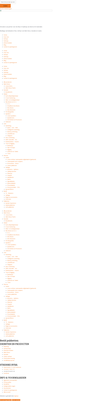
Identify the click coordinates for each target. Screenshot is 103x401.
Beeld (5, 191)
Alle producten (8, 82)
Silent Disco (7, 84)
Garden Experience (10, 203)
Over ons (6, 37)
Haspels (9, 175)
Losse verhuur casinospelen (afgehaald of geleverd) (21, 159)
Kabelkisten (10, 177)
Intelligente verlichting (13, 129)
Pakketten (6, 201)
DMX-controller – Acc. (11, 139)
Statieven (8, 121)
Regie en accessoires (11, 197)
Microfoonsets (11, 110)
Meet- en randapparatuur (12, 100)
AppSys (16, 396)
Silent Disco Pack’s (10, 88)
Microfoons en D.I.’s (10, 102)
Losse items (8, 86)
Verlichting (8, 126)
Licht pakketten (9, 207)
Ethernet (9, 173)
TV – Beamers (9, 193)
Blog (5, 45)
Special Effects (9, 189)
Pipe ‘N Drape (11, 147)
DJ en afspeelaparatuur (11, 96)
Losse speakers (11, 116)
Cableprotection (11, 171)
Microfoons (10, 108)
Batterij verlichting (12, 131)
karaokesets (8, 92)
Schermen (8, 199)
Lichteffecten (10, 133)
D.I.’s (8, 104)
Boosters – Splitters (12, 169)
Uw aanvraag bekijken (6, 400)
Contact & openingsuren (10, 47)
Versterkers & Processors (14, 119)
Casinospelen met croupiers (15, 161)
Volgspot (9, 135)
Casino (7, 157)
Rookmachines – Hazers (12, 141)
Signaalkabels (11, 181)
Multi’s (9, 179)
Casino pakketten (12, 165)
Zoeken (5, 6)
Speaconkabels (11, 183)
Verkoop (6, 41)
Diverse (6, 155)
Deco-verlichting (9, 137)
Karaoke (6, 90)
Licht (5, 123)
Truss (8, 153)
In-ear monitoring (10, 98)
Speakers (8, 114)
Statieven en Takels (12, 151)
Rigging (9, 149)
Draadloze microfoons (13, 106)
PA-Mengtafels (9, 112)
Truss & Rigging (9, 143)
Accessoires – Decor (13, 163)
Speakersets (10, 118)
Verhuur (6, 39)
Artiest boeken (8, 43)
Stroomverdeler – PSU (13, 187)
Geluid (5, 94)
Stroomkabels (11, 185)
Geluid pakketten (10, 205)
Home (5, 35)
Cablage (7, 167)
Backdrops (10, 145)
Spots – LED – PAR (12, 127)
